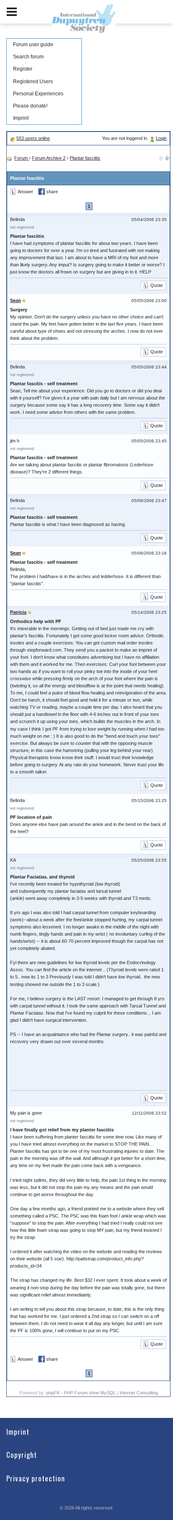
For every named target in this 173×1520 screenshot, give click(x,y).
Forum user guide (33, 44)
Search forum (28, 57)
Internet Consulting (139, 1392)
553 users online (33, 138)
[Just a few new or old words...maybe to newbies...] (167, 157)
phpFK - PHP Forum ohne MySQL (81, 1392)
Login (161, 138)
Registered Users (33, 81)
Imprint (21, 118)
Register (22, 69)
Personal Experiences (38, 94)
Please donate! (30, 106)
